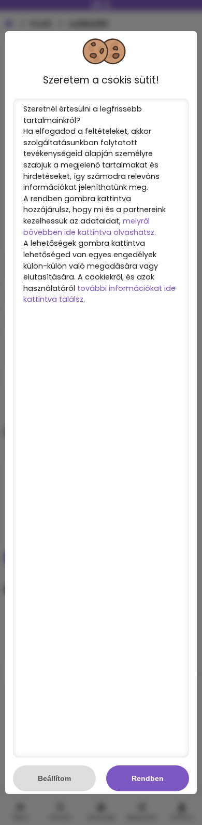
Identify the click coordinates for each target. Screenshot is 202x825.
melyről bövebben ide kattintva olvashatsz (88, 226)
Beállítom (54, 778)
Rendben (148, 778)
